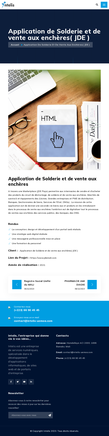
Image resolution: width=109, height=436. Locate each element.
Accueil (15, 44)
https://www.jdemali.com (43, 257)
